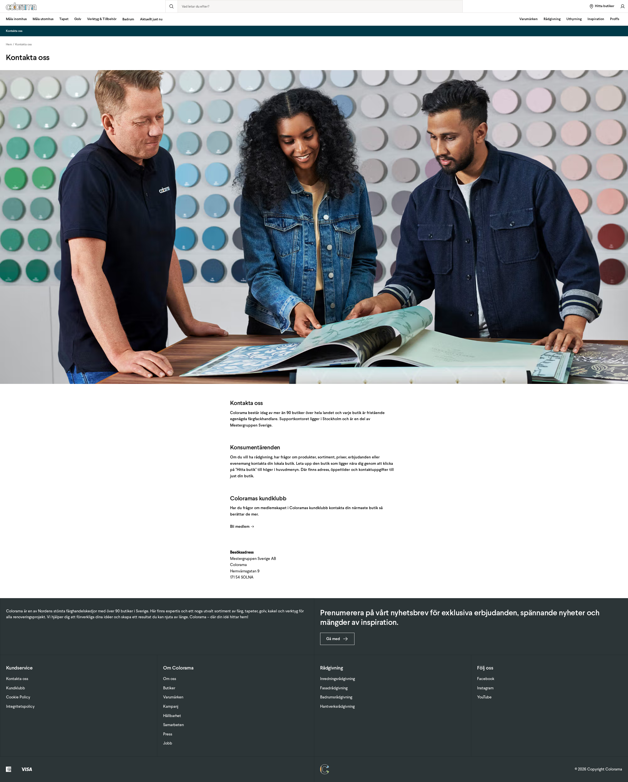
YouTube (484, 697)
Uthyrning (574, 19)
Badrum (128, 19)
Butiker (169, 688)
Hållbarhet (172, 715)
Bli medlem (239, 526)
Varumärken (528, 19)
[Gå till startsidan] (82, 6)
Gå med (333, 638)
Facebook (485, 678)
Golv (77, 19)
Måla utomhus (43, 19)
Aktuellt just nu (151, 19)
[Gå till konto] (622, 6)
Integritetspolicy (20, 706)
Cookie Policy (18, 697)
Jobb (167, 743)
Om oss (169, 678)
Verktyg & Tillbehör (102, 19)
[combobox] (320, 6)
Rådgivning (552, 19)
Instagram (485, 688)
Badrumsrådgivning (336, 697)
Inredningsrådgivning (337, 678)
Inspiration (596, 19)
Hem (9, 44)
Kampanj (170, 706)
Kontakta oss (23, 44)
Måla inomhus (16, 19)
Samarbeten (173, 724)
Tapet (63, 19)
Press (167, 734)
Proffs (614, 19)
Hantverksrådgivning (337, 706)
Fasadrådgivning (334, 688)
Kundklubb (15, 688)
